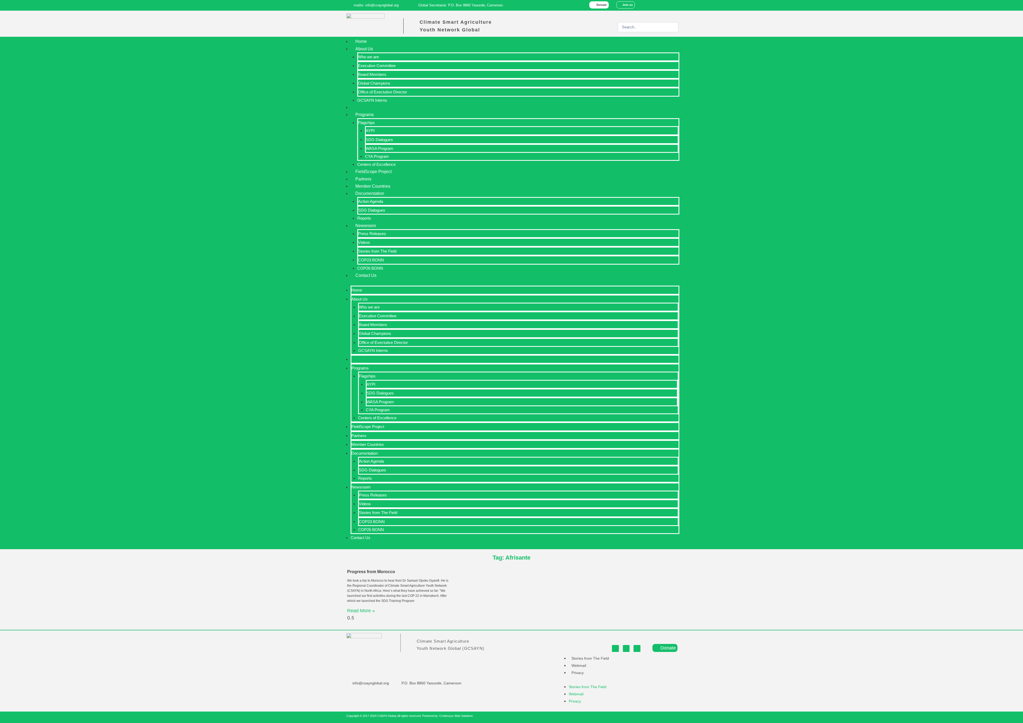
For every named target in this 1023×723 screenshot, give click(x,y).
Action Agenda (370, 201)
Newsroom (365, 225)
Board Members (372, 74)
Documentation (369, 193)
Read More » (361, 610)
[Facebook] (651, 5)
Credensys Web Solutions (456, 715)
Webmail (578, 665)
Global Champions (374, 83)
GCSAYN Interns (372, 100)
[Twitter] (663, 5)
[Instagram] (674, 5)
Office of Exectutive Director (382, 92)
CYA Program (377, 156)
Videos (364, 242)
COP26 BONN (370, 268)
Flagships (366, 122)
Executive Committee (377, 65)
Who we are (368, 57)
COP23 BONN (371, 260)
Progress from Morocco (371, 571)
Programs (364, 114)
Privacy (577, 673)
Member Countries (372, 186)
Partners (363, 179)
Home (361, 41)
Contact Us (365, 275)
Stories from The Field (377, 251)
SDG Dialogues (379, 139)
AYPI (370, 130)
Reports (364, 218)
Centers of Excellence (376, 164)
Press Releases (372, 233)
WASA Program (379, 148)
